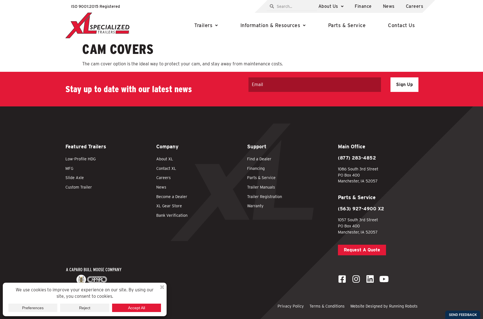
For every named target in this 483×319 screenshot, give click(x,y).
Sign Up (404, 84)
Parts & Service (347, 25)
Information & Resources (270, 25)
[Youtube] (384, 279)
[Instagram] (356, 279)
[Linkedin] (370, 279)
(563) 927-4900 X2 (361, 208)
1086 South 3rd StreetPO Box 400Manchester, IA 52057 (358, 174)
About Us (328, 6)
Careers (414, 6)
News (389, 6)
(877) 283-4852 (357, 158)
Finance (363, 6)
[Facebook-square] (342, 279)
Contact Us (401, 25)
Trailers (203, 25)
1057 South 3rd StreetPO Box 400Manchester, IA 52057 (358, 225)
